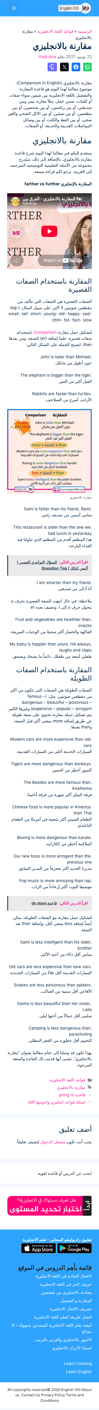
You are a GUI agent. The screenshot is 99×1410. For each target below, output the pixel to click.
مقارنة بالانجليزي (71, 1087)
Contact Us (30, 1395)
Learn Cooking (78, 1363)
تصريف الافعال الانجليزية (71, 1308)
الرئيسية (85, 31)
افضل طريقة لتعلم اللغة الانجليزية (63, 1317)
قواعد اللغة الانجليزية (55, 31)
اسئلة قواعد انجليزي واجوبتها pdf (56, 1102)
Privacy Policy (53, 1395)
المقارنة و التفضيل (76, 1300)
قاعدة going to (72, 1094)
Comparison (45, 332)
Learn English (79, 1371)
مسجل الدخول (52, 1141)
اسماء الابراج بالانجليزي (72, 1347)
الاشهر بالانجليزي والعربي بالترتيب (63, 1339)
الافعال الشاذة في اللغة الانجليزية (63, 1276)
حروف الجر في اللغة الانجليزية (66, 1284)
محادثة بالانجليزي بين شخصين (66, 1292)
